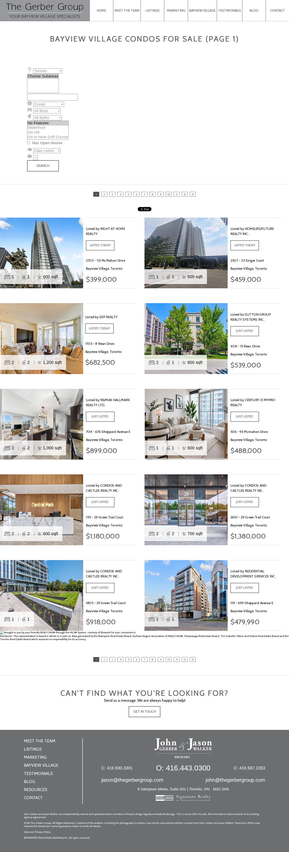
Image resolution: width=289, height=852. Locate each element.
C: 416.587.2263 (249, 768)
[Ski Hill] (47, 132)
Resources (35, 789)
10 (168, 194)
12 (185, 194)
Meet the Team (126, 10)
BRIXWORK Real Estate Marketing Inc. (46, 837)
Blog (254, 10)
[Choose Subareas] (43, 76)
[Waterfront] (47, 128)
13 (193, 194)
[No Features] (47, 123)
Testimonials (229, 10)
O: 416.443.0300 (183, 768)
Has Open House (46, 143)
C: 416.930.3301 (117, 768)
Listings (153, 10)
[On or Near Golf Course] (47, 137)
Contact (277, 10)
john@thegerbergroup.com (235, 780)
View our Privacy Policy (37, 832)
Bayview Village (202, 10)
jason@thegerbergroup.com (132, 780)
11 (177, 194)
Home (101, 10)
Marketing (176, 10)
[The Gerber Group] (183, 750)
